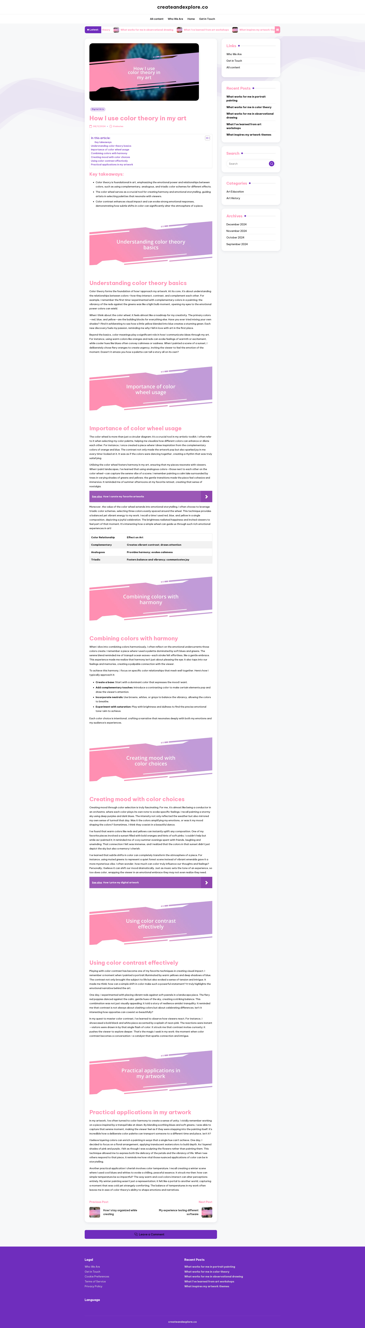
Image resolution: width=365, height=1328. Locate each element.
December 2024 (236, 224)
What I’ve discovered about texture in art (256, 29)
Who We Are (234, 54)
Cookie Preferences (97, 1276)
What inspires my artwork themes (202, 29)
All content (233, 67)
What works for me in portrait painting (246, 98)
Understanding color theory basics (111, 145)
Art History (233, 198)
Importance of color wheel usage (110, 149)
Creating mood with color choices (110, 157)
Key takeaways (103, 142)
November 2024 (236, 231)
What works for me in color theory (248, 107)
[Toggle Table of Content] (206, 138)
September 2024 (237, 244)
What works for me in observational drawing (250, 115)
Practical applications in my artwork (112, 164)
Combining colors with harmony (109, 153)
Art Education (235, 191)
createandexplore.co (182, 7)
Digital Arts (98, 109)
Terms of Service (95, 1281)
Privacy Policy (93, 1286)
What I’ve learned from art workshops (149, 29)
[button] (271, 163)
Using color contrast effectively (109, 160)
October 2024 (235, 237)
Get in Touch (234, 61)
